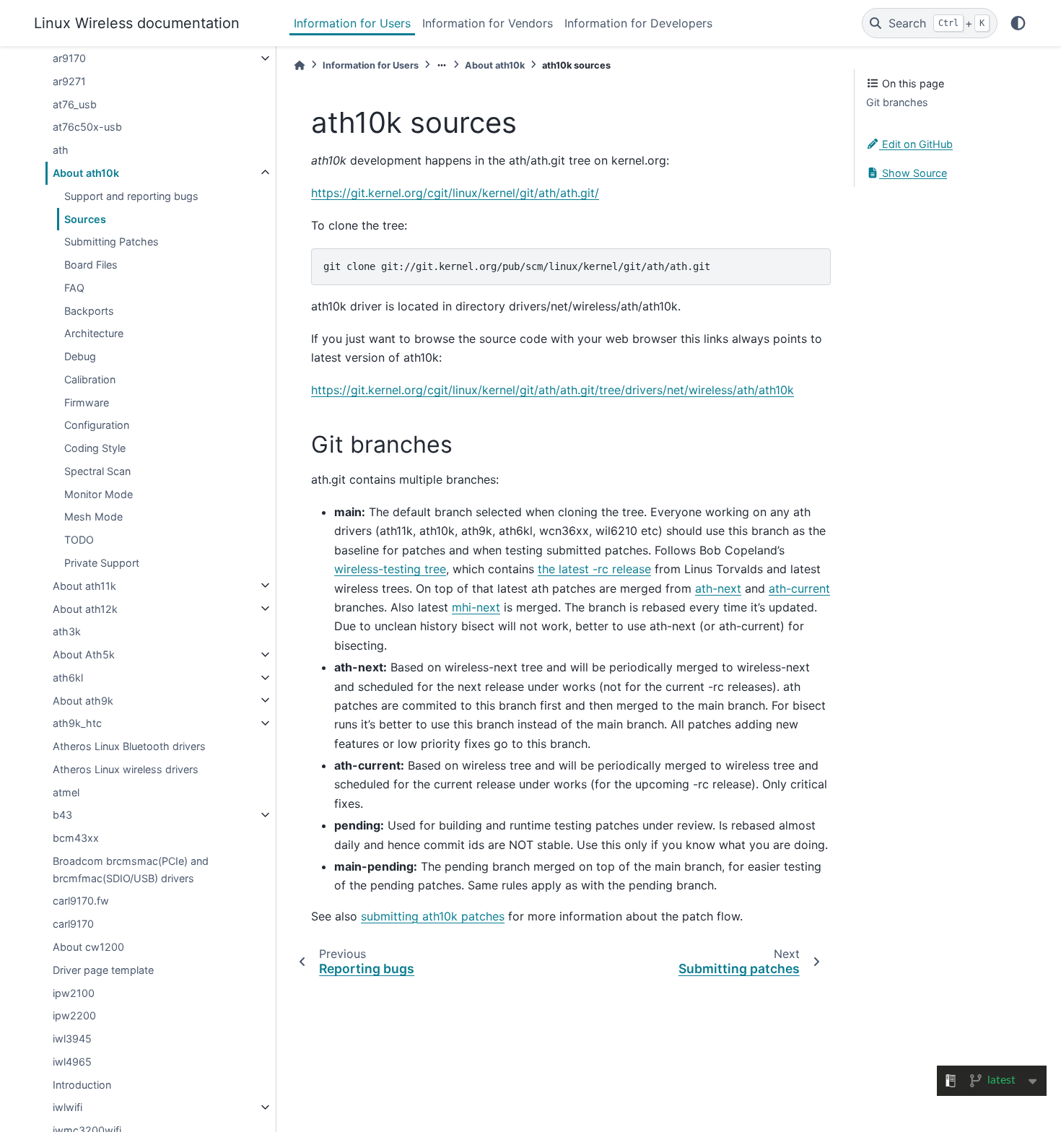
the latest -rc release (594, 569)
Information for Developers (638, 23)
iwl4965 (72, 1061)
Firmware (86, 402)
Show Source (913, 172)
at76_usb (75, 103)
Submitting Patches (111, 241)
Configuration (96, 425)
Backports (89, 310)
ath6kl (68, 677)
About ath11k (84, 585)
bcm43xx (76, 838)
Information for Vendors (487, 23)
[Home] (299, 65)
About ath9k (83, 700)
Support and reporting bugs (131, 195)
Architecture (93, 333)
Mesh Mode (93, 516)
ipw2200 (74, 1015)
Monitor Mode (98, 493)
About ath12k (85, 608)
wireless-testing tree (390, 569)
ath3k (67, 631)
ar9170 (69, 58)
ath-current (799, 588)
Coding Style (95, 448)
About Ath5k (84, 654)
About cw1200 (88, 947)
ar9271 (69, 81)
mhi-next (476, 607)
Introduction (82, 1084)
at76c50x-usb (87, 127)
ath (61, 150)
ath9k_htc (77, 723)
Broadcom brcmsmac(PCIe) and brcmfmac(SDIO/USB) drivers (131, 869)
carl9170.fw (81, 900)
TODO (79, 540)
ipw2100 (74, 992)
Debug (80, 356)
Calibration (89, 379)
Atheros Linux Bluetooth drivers (129, 746)
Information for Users (352, 23)
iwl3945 (72, 1038)
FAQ (74, 288)
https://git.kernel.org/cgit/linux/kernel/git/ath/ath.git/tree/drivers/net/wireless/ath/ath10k (552, 390)
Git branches (897, 102)
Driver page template (103, 969)
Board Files (91, 264)
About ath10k (86, 173)
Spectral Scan (97, 471)
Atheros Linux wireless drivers (125, 769)
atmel (66, 791)
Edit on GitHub (916, 144)
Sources (85, 218)
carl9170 (73, 924)
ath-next (718, 588)
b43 (62, 815)
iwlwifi (67, 1107)
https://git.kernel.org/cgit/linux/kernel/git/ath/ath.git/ (455, 193)
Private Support (101, 563)
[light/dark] (1018, 23)
